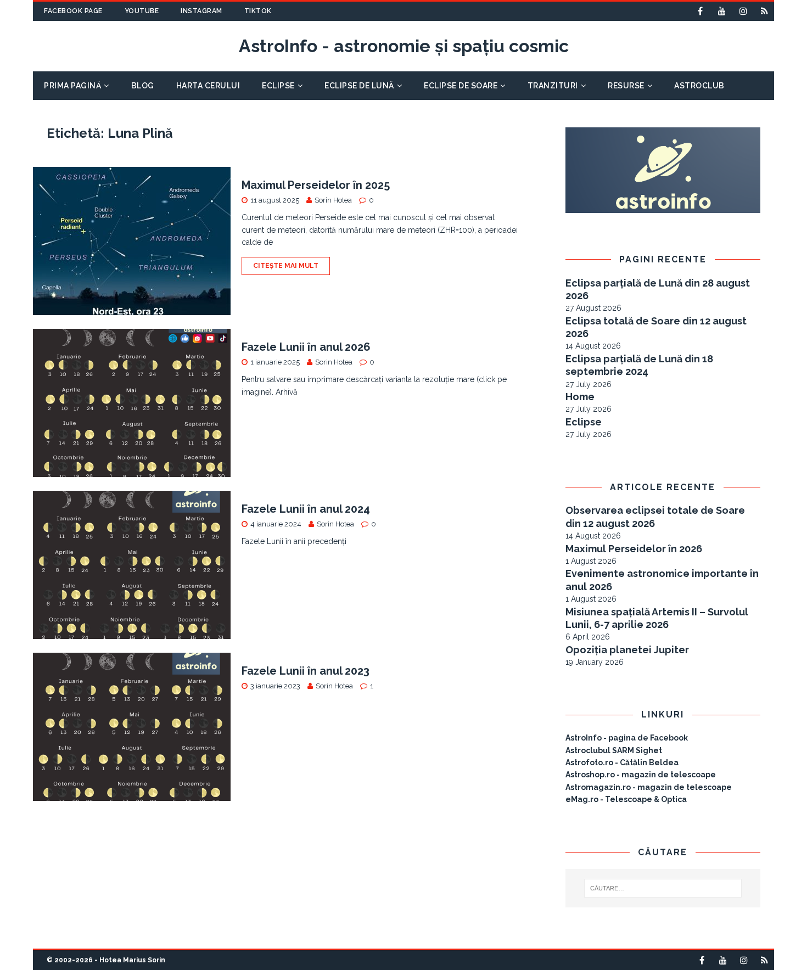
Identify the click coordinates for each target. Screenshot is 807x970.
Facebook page (73, 11)
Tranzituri (553, 85)
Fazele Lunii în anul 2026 (306, 347)
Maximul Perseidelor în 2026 (633, 548)
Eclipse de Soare (460, 85)
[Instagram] (743, 11)
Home (580, 396)
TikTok (258, 11)
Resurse (626, 85)
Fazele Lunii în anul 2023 (305, 670)
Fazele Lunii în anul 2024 (306, 508)
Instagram (201, 11)
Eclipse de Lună (359, 85)
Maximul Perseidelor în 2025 (316, 185)
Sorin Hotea (333, 200)
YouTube (142, 11)
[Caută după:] (663, 888)
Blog (142, 85)
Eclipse (278, 85)
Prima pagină (72, 85)
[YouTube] (721, 11)
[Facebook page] (700, 11)
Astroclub (699, 85)
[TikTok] (764, 11)
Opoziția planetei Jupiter (627, 649)
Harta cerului (208, 85)
